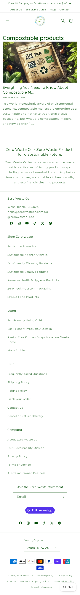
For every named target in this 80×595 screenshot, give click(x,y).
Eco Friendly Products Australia (29, 328)
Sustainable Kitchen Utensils (27, 254)
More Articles (16, 350)
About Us (16, 9)
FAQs (52, 9)
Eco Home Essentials (22, 246)
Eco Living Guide (35, 9)
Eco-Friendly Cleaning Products (29, 263)
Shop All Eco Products (23, 297)
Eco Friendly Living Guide (25, 320)
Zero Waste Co (25, 575)
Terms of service (18, 581)
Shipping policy (40, 581)
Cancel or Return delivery (25, 416)
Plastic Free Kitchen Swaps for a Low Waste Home (38, 340)
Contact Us (15, 407)
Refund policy (45, 575)
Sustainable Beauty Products (27, 271)
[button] (7, 21)
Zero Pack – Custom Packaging (29, 288)
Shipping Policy (18, 382)
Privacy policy (64, 575)
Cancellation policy (63, 581)
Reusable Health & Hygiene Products (33, 280)
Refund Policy (17, 390)
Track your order (19, 399)
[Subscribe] (63, 496)
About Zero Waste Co (22, 439)
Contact (64, 9)
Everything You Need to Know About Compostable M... (35, 90)
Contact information (42, 587)
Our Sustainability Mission (25, 448)
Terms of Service (19, 464)
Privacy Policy (17, 456)
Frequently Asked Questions (27, 374)
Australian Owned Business (26, 473)
